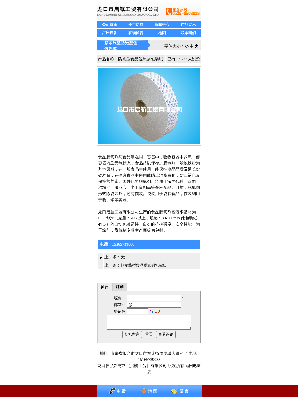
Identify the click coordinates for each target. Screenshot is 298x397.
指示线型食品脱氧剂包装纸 (143, 265)
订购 (120, 286)
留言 (105, 286)
